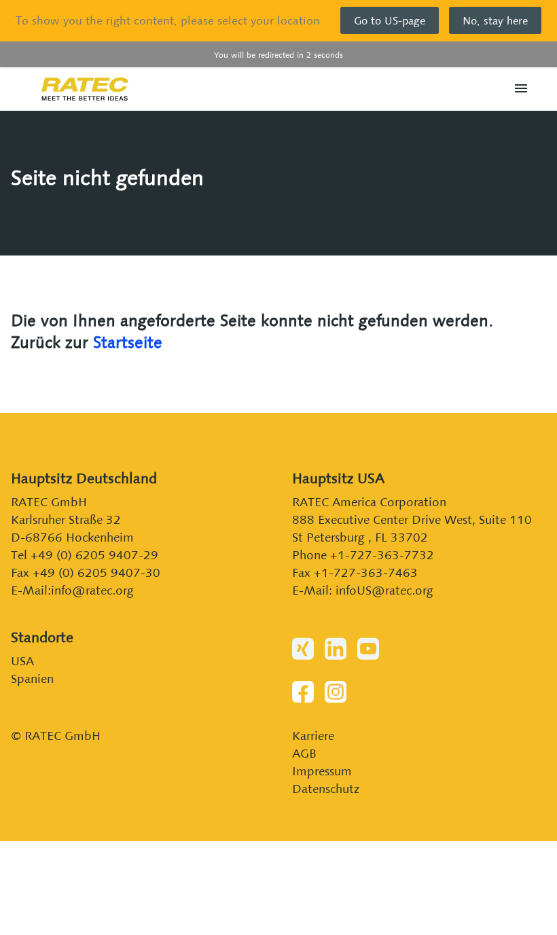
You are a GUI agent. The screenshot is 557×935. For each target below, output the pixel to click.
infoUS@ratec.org (384, 590)
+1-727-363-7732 (382, 555)
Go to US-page (389, 20)
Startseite (127, 342)
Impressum (322, 771)
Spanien (32, 678)
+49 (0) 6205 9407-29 (94, 555)
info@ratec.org (92, 590)
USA (22, 661)
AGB (304, 753)
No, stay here (495, 20)
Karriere (313, 735)
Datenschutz (325, 788)
